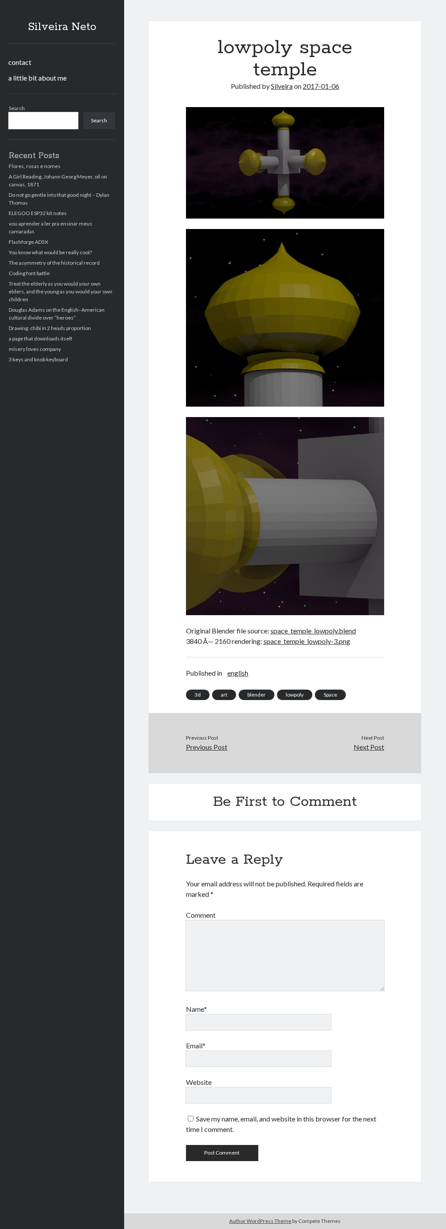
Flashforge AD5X (28, 242)
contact (19, 62)
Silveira (282, 86)
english (237, 673)
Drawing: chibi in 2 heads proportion (50, 328)
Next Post (369, 747)
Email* (196, 1045)
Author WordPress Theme (260, 1221)
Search (17, 108)
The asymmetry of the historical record (54, 262)
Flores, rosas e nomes (35, 166)
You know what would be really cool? (50, 252)
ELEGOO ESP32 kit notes (38, 213)
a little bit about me (37, 78)
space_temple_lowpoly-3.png (307, 641)
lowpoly (295, 694)
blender (256, 694)
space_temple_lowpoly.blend (313, 630)
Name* (196, 1009)
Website (199, 1082)
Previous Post (206, 747)
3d (198, 694)
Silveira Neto (62, 27)
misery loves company (35, 349)
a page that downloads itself (40, 338)
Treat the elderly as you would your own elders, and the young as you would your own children (60, 291)
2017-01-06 (321, 86)
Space (330, 694)
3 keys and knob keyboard (38, 359)
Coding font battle (29, 273)
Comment (201, 915)
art (224, 694)
